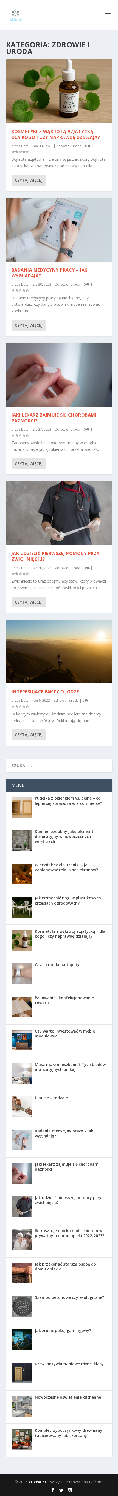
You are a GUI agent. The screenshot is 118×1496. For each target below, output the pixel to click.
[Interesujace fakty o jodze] (59, 651)
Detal (25, 146)
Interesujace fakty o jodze (45, 692)
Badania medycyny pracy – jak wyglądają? (50, 273)
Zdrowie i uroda (69, 146)
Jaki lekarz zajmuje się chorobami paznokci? (54, 418)
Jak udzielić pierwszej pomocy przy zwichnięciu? (56, 556)
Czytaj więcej (29, 180)
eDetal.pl (37, 1481)
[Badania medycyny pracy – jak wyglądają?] (59, 230)
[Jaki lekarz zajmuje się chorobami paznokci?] (59, 375)
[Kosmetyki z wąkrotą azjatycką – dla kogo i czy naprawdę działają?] (59, 91)
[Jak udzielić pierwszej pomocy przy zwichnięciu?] (59, 513)
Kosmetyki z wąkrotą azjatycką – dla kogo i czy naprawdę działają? (56, 134)
